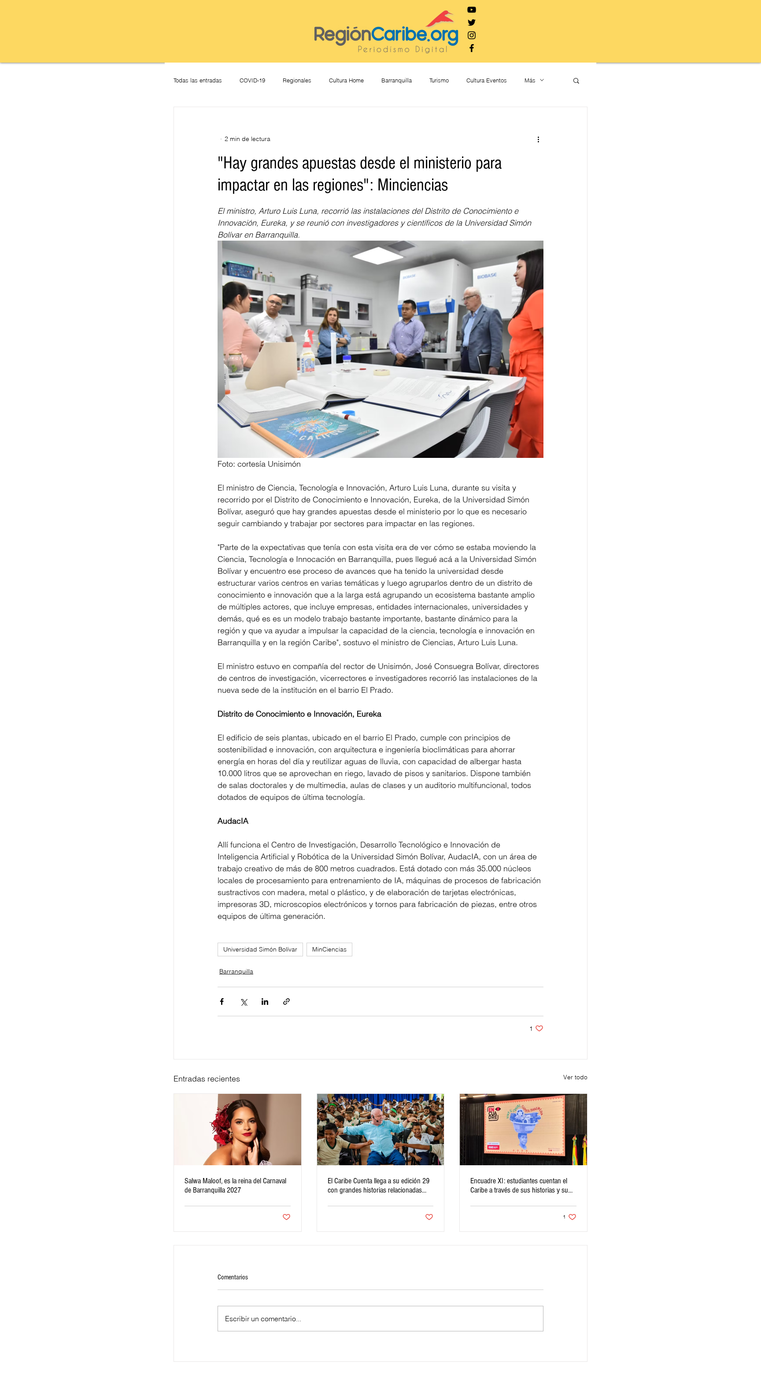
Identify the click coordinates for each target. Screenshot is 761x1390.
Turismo (439, 80)
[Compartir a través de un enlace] (286, 1001)
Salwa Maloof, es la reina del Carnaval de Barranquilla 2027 (235, 1185)
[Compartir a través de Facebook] (222, 1001)
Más (530, 80)
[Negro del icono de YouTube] (471, 9)
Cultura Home (346, 80)
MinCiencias (329, 949)
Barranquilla (396, 80)
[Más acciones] (538, 139)
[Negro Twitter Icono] (471, 22)
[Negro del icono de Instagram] (471, 35)
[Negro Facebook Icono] (471, 48)
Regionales (297, 80)
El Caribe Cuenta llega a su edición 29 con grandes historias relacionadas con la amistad (378, 1185)
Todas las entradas (198, 80)
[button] (576, 80)
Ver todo (575, 1077)
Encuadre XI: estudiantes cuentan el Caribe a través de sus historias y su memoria (519, 1185)
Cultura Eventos (486, 80)
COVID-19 (252, 80)
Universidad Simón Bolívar (260, 949)
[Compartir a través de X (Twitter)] (243, 1001)
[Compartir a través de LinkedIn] (265, 1001)
